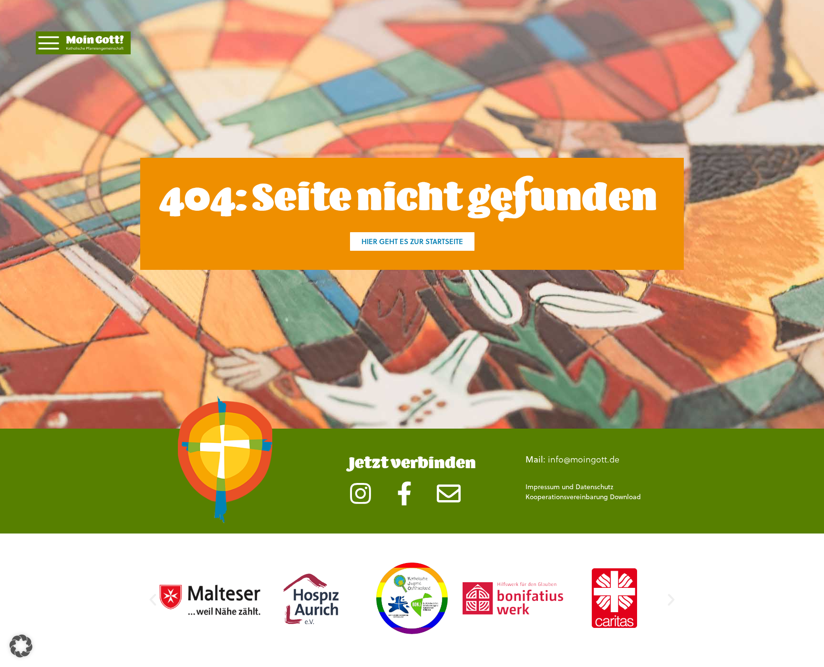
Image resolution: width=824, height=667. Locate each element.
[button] (153, 599)
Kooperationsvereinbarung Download (583, 497)
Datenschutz (594, 487)
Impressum (542, 487)
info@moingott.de (583, 459)
